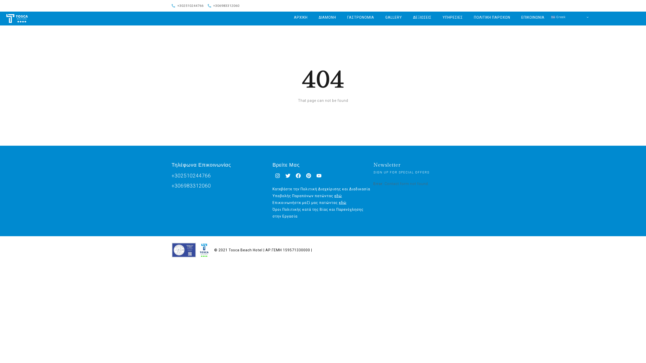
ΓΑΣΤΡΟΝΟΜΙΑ (360, 17)
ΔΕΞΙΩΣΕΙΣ (422, 17)
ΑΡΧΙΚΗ (301, 17)
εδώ (338, 196)
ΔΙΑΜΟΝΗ (327, 17)
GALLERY (393, 17)
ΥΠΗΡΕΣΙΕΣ (453, 17)
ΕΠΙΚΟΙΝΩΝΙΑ (533, 17)
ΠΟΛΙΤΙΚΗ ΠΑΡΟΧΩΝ (492, 17)
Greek (560, 17)
